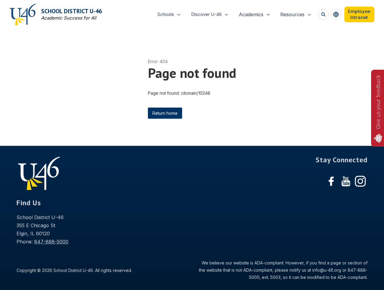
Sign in (359, 14)
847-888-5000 (51, 242)
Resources (292, 14)
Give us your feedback (378, 102)
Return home (165, 113)
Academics (251, 14)
